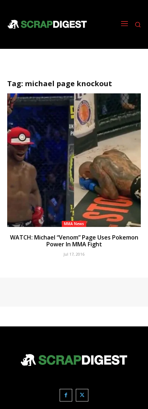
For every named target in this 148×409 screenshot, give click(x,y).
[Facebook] (66, 395)
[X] (82, 395)
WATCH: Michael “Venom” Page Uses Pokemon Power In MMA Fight (74, 240)
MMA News (74, 223)
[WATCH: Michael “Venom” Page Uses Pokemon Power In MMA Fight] (74, 160)
